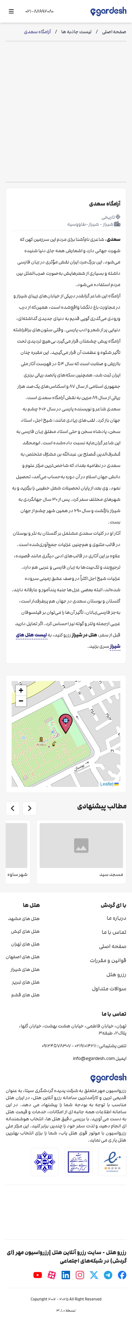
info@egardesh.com (94, 1058)
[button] (65, 724)
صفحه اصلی (112, 946)
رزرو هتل (116, 974)
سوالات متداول (109, 988)
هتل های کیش (25, 931)
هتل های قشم (25, 994)
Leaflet (107, 784)
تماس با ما (114, 932)
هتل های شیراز (25, 969)
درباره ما (116, 918)
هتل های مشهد (24, 918)
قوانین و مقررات (108, 960)
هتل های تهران (25, 944)
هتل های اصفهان (23, 956)
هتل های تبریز (26, 982)
